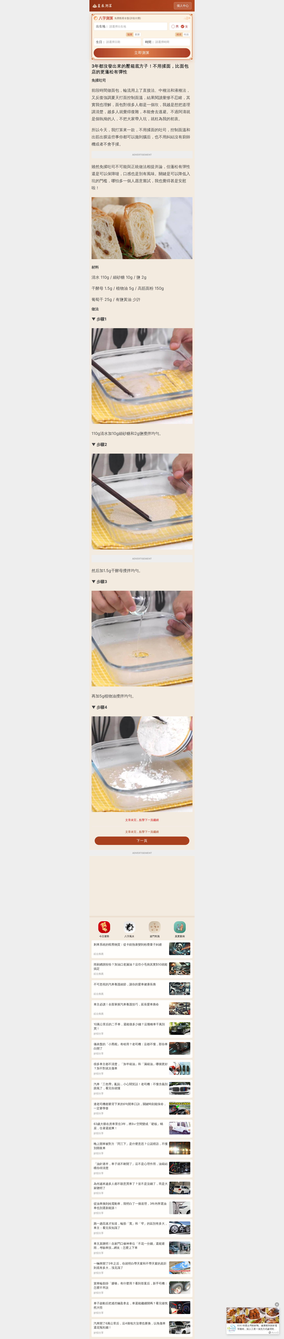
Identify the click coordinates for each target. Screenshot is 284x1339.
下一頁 (142, 841)
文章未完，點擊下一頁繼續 (142, 831)
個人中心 (183, 5)
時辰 (186, 34)
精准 (179, 34)
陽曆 (129, 34)
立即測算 (142, 52)
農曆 (137, 34)
